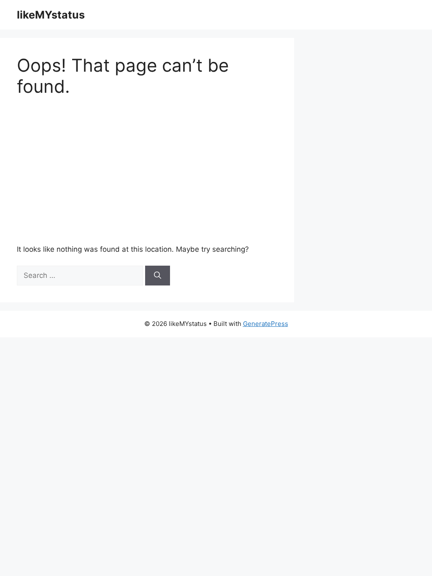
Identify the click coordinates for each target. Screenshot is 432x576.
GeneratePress (265, 324)
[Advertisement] (166, 171)
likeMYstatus (51, 14)
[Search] (157, 276)
